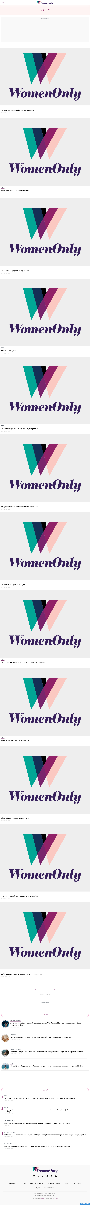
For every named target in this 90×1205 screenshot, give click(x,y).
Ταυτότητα (12, 1183)
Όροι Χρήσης (23, 1183)
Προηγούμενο (42, 989)
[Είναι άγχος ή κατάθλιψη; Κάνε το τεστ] (45, 702)
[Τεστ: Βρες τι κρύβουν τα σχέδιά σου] (45, 232)
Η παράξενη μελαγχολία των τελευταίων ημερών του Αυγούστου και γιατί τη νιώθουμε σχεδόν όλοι (46, 1066)
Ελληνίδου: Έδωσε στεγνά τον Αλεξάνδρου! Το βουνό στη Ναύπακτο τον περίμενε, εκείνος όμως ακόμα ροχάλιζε (45, 1135)
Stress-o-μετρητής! (8, 351)
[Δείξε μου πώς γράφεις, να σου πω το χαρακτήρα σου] (45, 935)
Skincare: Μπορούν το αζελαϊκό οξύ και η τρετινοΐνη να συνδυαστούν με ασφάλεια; (40, 1037)
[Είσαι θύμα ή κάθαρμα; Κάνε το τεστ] (45, 780)
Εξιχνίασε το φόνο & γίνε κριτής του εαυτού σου (19, 507)
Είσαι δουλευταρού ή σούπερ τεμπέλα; (16, 190)
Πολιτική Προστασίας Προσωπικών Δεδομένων (46, 1183)
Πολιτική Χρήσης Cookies (72, 1183)
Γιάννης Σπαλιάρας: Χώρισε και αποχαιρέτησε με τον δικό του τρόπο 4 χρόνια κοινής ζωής (37, 1146)
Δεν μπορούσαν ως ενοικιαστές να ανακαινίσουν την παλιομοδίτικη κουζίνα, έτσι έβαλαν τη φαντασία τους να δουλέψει (44, 1111)
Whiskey (55, 1198)
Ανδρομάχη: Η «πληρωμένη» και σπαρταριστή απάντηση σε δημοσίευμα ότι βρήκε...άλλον (37, 1123)
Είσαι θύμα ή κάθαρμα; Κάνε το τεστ (15, 818)
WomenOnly (45, 1170)
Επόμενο (48, 989)
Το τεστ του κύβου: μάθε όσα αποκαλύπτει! (17, 110)
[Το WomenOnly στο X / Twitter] (47, 1176)
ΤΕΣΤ (2, 107)
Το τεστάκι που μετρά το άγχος (13, 584)
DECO (6, 1107)
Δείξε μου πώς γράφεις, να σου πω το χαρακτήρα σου (21, 974)
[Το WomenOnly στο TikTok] (43, 1176)
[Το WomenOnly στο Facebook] (34, 1176)
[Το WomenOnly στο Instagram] (38, 1176)
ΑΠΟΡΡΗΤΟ (85, 1204)
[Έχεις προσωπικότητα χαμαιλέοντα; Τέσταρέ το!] (45, 858)
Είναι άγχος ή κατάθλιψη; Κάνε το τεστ (16, 740)
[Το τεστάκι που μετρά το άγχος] (45, 546)
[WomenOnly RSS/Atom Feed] (56, 1176)
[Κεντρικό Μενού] (3, 2)
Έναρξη (36, 989)
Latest (45, 1015)
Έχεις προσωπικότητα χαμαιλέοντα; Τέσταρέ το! (19, 896)
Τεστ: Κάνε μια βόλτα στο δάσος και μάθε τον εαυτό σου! (23, 662)
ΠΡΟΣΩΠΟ (13, 1035)
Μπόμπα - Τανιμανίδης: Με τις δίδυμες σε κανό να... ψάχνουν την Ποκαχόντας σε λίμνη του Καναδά (46, 1052)
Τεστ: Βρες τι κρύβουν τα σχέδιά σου (15, 270)
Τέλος (54, 989)
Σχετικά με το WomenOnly (45, 1188)
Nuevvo (42, 1198)
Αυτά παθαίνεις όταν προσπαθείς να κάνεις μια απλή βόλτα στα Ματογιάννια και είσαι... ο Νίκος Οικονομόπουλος (45, 1024)
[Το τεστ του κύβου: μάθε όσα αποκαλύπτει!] (45, 76)
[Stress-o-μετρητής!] (45, 312)
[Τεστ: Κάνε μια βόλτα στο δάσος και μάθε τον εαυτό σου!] (45, 624)
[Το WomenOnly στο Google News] (52, 1176)
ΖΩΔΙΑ (6, 1096)
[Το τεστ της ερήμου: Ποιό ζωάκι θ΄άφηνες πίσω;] (45, 390)
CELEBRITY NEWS (15, 1020)
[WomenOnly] (45, 2)
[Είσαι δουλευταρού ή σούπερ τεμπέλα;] (45, 152)
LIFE (11, 1063)
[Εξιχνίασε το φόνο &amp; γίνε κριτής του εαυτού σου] (45, 468)
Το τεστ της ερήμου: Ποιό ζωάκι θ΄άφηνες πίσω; (19, 429)
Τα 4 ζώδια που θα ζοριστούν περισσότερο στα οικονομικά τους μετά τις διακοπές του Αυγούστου (39, 1098)
